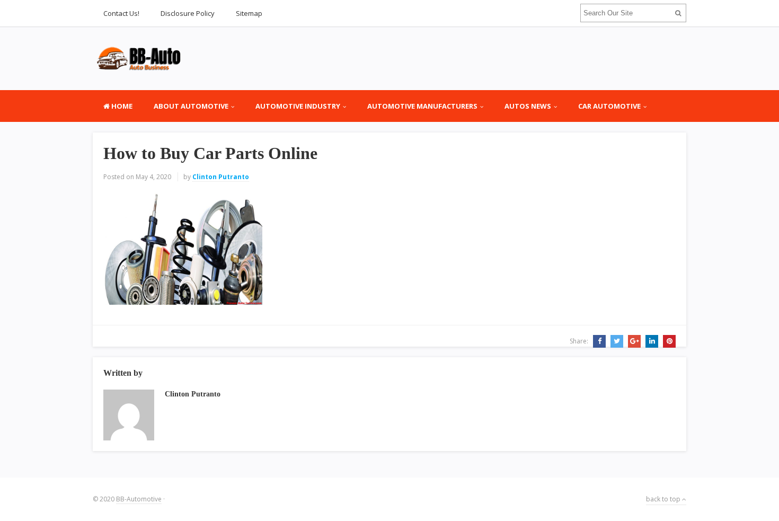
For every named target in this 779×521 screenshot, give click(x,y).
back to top (664, 499)
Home (121, 106)
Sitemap (249, 13)
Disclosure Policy (188, 13)
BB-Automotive (139, 499)
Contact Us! (121, 13)
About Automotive (191, 106)
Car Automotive (609, 106)
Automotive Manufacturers (422, 106)
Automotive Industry (297, 106)
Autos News (527, 106)
